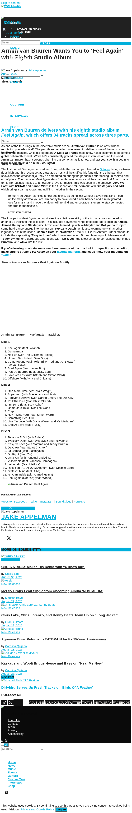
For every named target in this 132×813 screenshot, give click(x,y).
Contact (13, 723)
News (14, 15)
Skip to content (10, 3)
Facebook (21, 501)
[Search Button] (42, 75)
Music (15, 23)
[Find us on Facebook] (14, 702)
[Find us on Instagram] (16, 702)
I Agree (61, 809)
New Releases (10, 559)
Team (11, 727)
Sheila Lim (12, 573)
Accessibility (16, 733)
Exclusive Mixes (29, 28)
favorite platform (68, 251)
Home (12, 762)
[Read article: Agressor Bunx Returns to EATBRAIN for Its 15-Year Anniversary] (66, 629)
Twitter (5, 255)
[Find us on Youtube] (22, 702)
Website (6, 501)
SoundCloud (63, 501)
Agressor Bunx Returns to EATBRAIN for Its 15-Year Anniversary (53, 639)
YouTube (79, 501)
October (105, 169)
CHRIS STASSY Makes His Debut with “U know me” (43, 567)
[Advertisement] (66, 101)
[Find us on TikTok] (3, 741)
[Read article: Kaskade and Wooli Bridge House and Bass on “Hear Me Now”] (66, 653)
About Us (14, 720)
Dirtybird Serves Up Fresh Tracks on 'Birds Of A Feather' (47, 687)
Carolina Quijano (16, 646)
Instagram (46, 501)
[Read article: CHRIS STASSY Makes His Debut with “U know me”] (66, 556)
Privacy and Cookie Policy (37, 809)
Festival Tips (16, 779)
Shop (14, 65)
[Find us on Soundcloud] (21, 702)
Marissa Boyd (14, 598)
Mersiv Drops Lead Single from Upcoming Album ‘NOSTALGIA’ (52, 591)
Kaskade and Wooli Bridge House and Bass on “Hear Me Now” (52, 663)
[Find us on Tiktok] (17, 702)
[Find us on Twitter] (19, 702)
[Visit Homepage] (11, 6)
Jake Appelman (38, 70)
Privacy (12, 730)
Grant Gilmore (14, 622)
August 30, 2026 (11, 577)
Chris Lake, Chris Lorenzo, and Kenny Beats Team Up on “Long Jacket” (59, 615)
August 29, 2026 (11, 601)
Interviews (19, 57)
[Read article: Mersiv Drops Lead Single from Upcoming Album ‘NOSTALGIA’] (66, 580)
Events (12, 772)
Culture (13, 775)
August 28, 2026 (11, 625)
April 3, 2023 (9, 73)
